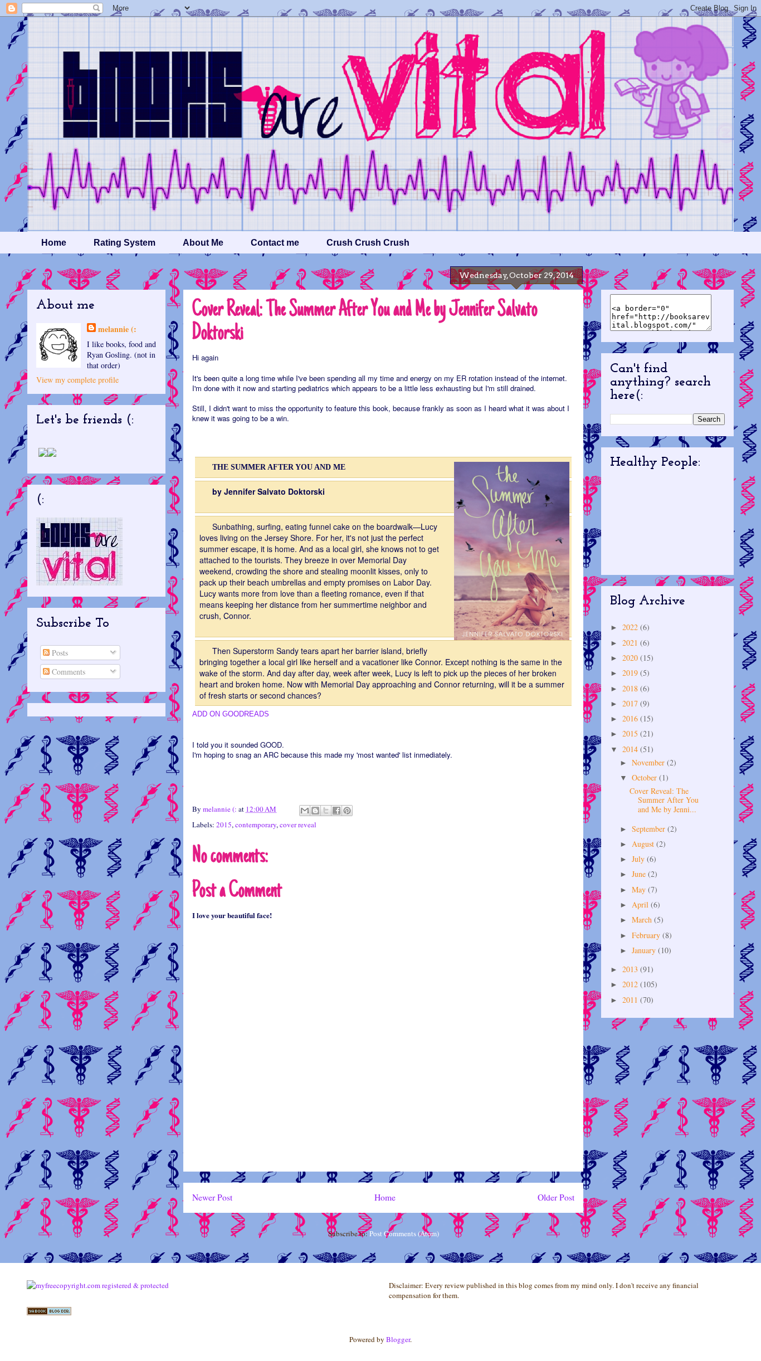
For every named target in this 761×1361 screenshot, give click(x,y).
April (641, 904)
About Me (203, 242)
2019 (631, 672)
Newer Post (212, 1197)
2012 (631, 984)
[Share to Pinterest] (347, 810)
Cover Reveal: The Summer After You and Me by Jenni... (664, 800)
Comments (67, 671)
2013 (631, 969)
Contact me (275, 242)
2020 (631, 657)
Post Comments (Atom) (404, 1233)
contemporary (255, 824)
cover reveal (298, 824)
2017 (631, 703)
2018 (631, 688)
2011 (631, 999)
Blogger (398, 1339)
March (643, 919)
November (649, 762)
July (639, 858)
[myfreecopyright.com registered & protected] (98, 1285)
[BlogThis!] (315, 810)
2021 (631, 642)
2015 (224, 824)
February (647, 935)
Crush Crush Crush (367, 242)
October (645, 777)
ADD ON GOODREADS (230, 714)
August (644, 843)
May (640, 889)
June (640, 874)
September (649, 828)
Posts (59, 652)
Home (53, 242)
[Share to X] (325, 810)
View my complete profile (77, 379)
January (645, 950)
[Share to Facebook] (336, 810)
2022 (631, 627)
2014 (631, 749)
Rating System (124, 242)
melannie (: (220, 809)
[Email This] (304, 810)
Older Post (556, 1197)
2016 (631, 718)
